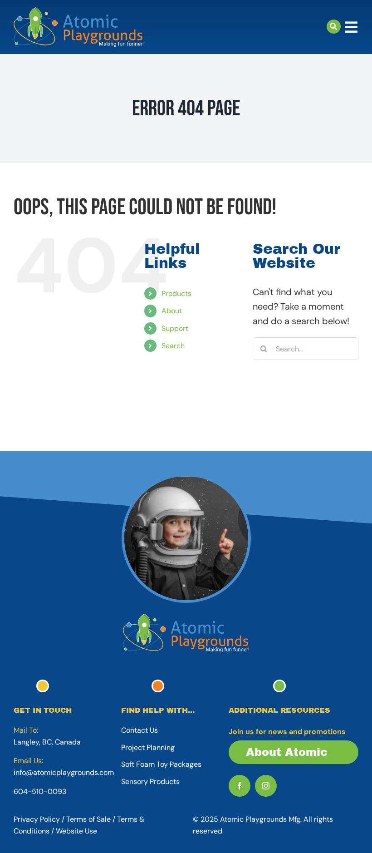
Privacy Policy (37, 819)
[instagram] (266, 786)
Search (173, 345)
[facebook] (239, 786)
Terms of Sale (88, 819)
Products (176, 293)
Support (175, 328)
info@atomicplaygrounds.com (64, 772)
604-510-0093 (40, 791)
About (172, 311)
